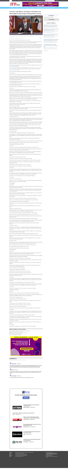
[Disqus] (26, 374)
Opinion (17, 7)
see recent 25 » (46, 50)
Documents (25, 454)
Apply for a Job (21, 456)
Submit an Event (22, 453)
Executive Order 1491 (14, 180)
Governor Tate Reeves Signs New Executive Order (16, 331)
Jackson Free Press (15, 4)
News (12, 7)
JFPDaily (24, 0)
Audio (23, 454)
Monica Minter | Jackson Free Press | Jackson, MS (49, 27)
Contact (31, 0)
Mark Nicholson (46, 29)
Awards (34, 0)
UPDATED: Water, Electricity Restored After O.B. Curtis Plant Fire (18, 332)
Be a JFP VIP (14, 0)
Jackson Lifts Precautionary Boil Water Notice (15, 333)
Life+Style (39, 7)
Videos (21, 454)
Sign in (57, 0)
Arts (22, 7)
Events (24, 452)
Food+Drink (46, 7)
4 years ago (53, 32)
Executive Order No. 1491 (32, 67)
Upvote (40, 38)
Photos (16, 454)
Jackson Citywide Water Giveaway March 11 (15, 334)
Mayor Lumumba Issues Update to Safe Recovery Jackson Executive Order (19, 330)
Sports (53, 7)
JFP (10, 0)
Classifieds (19, 455)
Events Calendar (17, 453)
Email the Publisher (24, 455)
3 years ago (57, 27)
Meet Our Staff (17, 456)
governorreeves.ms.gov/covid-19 (14, 69)
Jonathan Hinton (46, 39)
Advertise (27, 0)
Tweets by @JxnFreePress (48, 17)
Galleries (19, 454)
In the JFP (16, 455)
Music (26, 7)
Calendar (32, 7)
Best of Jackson (19, 0)
